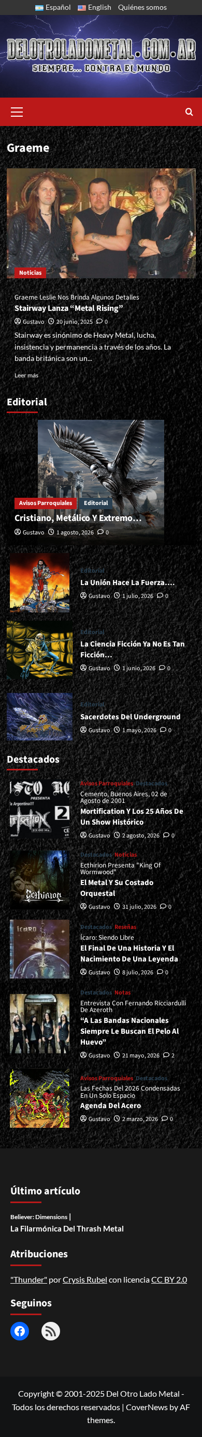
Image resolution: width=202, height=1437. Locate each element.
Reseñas (125, 927)
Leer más (26, 375)
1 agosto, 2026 (75, 532)
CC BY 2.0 (169, 1279)
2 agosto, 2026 (141, 835)
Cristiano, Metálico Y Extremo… (78, 518)
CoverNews (147, 1407)
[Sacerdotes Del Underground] (40, 717)
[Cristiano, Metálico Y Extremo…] (101, 482)
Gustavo (34, 322)
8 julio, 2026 (137, 972)
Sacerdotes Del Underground (130, 717)
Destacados (151, 784)
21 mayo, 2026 (141, 1055)
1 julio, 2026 (137, 596)
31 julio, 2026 (139, 907)
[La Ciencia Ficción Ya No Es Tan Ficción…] (40, 650)
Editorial (96, 503)
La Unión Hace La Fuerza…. (127, 582)
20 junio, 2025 (74, 322)
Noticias (30, 273)
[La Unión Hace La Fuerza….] (40, 582)
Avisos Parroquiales (45, 503)
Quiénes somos (142, 7)
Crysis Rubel (85, 1279)
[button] (17, 110)
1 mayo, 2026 (139, 730)
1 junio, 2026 (138, 668)
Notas (122, 993)
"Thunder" (28, 1279)
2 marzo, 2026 (140, 1119)
